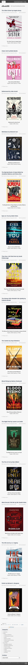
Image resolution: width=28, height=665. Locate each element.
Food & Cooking (7, 646)
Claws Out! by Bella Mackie (10, 51)
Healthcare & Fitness (8, 648)
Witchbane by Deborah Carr (10, 131)
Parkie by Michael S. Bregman (10, 583)
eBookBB (5, 6)
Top (26, 663)
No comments (23, 12)
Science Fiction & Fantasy (9, 640)
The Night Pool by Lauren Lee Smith (12, 421)
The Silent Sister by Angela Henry (11, 10)
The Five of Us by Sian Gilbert (10, 462)
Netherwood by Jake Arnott (10, 91)
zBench (17, 662)
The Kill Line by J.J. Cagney (10, 543)
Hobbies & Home (7, 651)
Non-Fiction (5, 642)
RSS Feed (12, 627)
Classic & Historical (7, 634)
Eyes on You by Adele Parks (10, 216)
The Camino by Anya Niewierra (11, 340)
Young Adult (6, 641)
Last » (22, 624)
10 (12, 624)
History (5, 649)
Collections (5, 632)
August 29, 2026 (14, 93)
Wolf (8, 504)
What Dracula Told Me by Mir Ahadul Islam (14, 502)
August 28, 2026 (13, 504)
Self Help (6, 652)
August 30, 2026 (14, 12)
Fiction (4, 633)
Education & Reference (8, 645)
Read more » (5, 45)
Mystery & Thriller (7, 638)
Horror (5, 637)
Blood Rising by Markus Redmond (12, 381)
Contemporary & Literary (8, 636)
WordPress (23, 662)
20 (14, 624)
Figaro (8, 12)
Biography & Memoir (8, 644)
